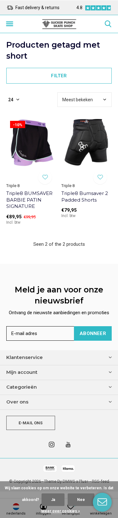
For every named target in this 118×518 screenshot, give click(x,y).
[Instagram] (51, 444)
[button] (9, 24)
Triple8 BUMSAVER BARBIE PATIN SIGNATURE (29, 199)
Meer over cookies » (60, 511)
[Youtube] (68, 444)
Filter (59, 76)
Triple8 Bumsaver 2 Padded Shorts (84, 196)
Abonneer (93, 333)
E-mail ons (31, 423)
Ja (53, 499)
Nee (81, 499)
